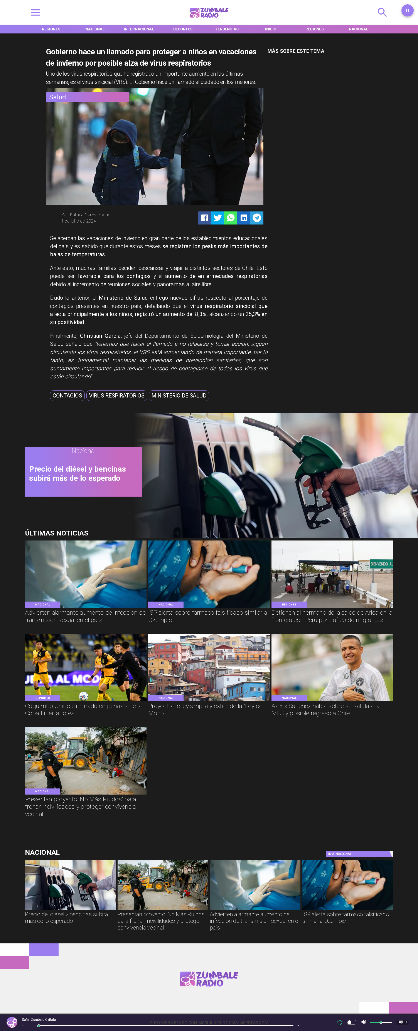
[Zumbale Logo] (209, 19)
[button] (67, 395)
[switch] (351, 1022)
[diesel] (70, 909)
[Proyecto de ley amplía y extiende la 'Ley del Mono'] (209, 700)
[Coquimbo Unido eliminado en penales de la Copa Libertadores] (86, 700)
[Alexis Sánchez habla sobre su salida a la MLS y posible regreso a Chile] (332, 700)
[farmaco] (209, 607)
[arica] (332, 607)
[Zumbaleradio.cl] (382, 19)
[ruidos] (86, 794)
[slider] (38, 1025)
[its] (86, 607)
